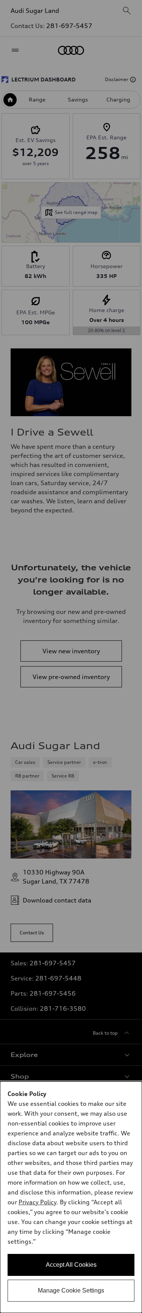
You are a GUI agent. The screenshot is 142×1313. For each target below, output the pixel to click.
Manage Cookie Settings (71, 1290)
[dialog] (71, 1197)
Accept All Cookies (71, 1264)
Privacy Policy (37, 1202)
